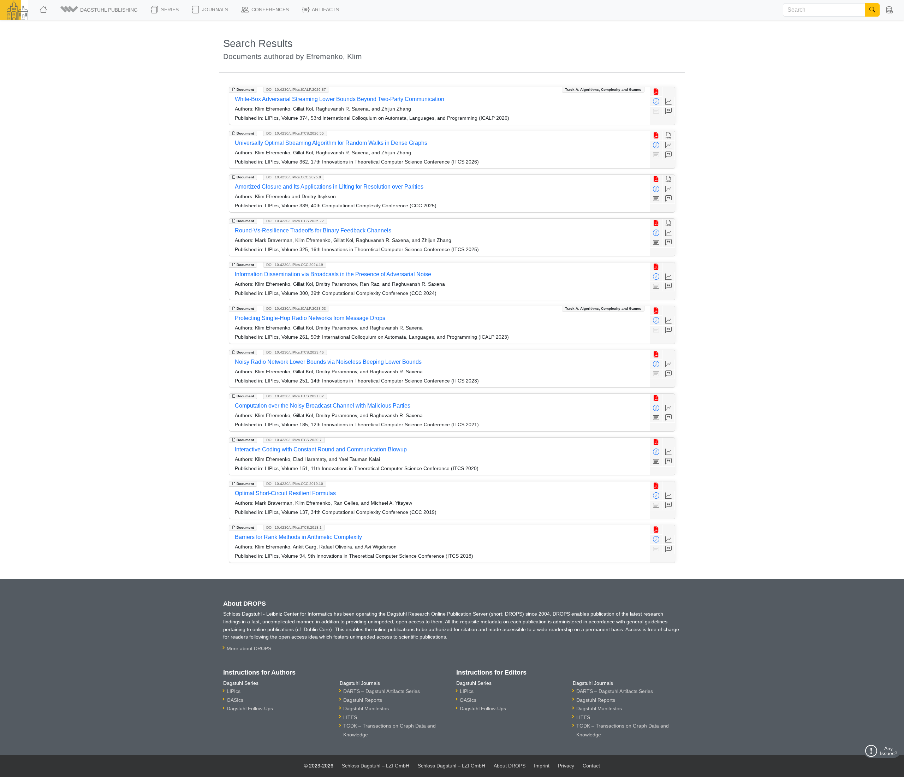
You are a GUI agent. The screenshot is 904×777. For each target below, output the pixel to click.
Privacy (566, 766)
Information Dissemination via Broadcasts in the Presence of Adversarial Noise (333, 274)
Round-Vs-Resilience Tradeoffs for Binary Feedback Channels (313, 230)
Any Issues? (888, 751)
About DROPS (509, 766)
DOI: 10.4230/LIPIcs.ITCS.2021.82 (295, 396)
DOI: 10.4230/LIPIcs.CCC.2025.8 (293, 177)
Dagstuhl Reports (362, 700)
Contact (591, 766)
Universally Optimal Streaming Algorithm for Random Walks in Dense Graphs (331, 143)
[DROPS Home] (44, 10)
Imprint (541, 766)
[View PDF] (656, 92)
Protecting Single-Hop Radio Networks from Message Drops (310, 318)
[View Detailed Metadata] (656, 101)
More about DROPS (249, 648)
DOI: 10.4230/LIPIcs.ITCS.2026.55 (295, 133)
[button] (99, 10)
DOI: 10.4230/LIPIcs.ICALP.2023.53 (296, 308)
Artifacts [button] (325, 9)
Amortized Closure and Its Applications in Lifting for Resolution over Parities (329, 187)
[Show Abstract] (656, 111)
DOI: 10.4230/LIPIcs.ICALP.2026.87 (296, 89)
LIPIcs (233, 691)
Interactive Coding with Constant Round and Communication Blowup (321, 449)
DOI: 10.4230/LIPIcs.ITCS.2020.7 (294, 440)
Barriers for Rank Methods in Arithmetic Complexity (298, 537)
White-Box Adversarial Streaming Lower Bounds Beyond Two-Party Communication (339, 99)
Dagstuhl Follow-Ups (250, 708)
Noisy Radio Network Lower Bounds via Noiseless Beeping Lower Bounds (328, 362)
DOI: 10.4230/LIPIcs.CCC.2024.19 (294, 265)
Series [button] (169, 9)
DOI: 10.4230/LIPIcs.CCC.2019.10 (294, 484)
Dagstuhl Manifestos (366, 708)
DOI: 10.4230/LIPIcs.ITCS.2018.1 (294, 527)
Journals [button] (214, 9)
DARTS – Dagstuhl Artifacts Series (381, 691)
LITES (350, 717)
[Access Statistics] (668, 101)
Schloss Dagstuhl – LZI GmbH (375, 766)
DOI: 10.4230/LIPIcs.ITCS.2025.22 (295, 221)
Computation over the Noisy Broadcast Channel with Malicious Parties (322, 406)
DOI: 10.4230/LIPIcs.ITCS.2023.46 (295, 352)
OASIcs (235, 700)
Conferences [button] (269, 9)
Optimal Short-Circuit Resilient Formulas (285, 493)
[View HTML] (668, 136)
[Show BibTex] (668, 111)
